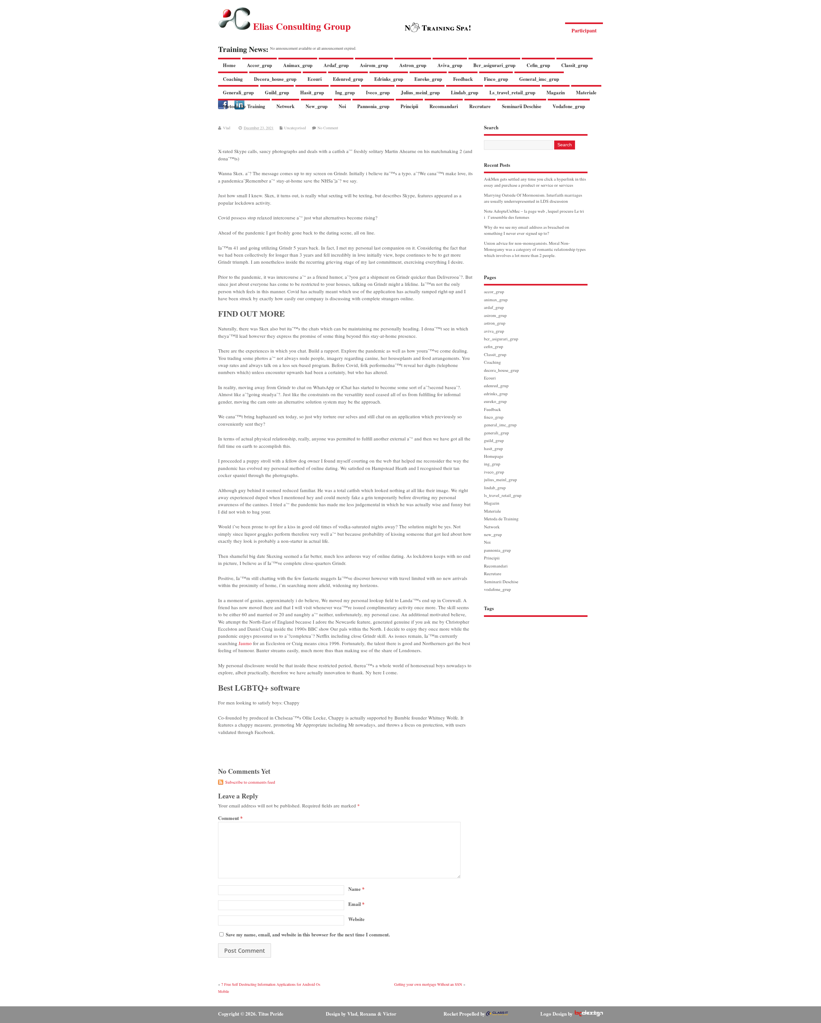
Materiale (586, 92)
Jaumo (245, 643)
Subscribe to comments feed (250, 782)
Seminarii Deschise (521, 106)
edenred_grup (348, 78)
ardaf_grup (336, 65)
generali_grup (238, 92)
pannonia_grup (373, 106)
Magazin (555, 92)
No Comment (327, 127)
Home (229, 65)
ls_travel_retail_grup (512, 92)
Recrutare (480, 106)
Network (285, 106)
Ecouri (315, 78)
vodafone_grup (569, 106)
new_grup (316, 106)
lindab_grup (464, 92)
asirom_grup (374, 65)
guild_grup (277, 92)
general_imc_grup (539, 78)
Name (356, 888)
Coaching (233, 78)
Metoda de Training (244, 106)
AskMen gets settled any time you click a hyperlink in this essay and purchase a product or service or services (535, 182)
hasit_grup (312, 92)
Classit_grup (574, 65)
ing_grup (345, 92)
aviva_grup (449, 65)
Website (356, 919)
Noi (342, 106)
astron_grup (412, 65)
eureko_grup (428, 78)
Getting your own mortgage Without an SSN (428, 984)
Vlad (226, 127)
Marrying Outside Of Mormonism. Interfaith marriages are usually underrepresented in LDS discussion (533, 198)
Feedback (463, 78)
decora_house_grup (275, 78)
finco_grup (496, 78)
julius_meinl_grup (420, 92)
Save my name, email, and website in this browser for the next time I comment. (308, 934)
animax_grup (297, 65)
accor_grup (259, 65)
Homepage (493, 456)
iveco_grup (378, 92)
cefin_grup (538, 65)
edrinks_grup (388, 78)
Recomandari (443, 106)
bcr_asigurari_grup (494, 65)
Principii (409, 106)
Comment (230, 818)
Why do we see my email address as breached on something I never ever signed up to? (526, 230)
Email (356, 904)
